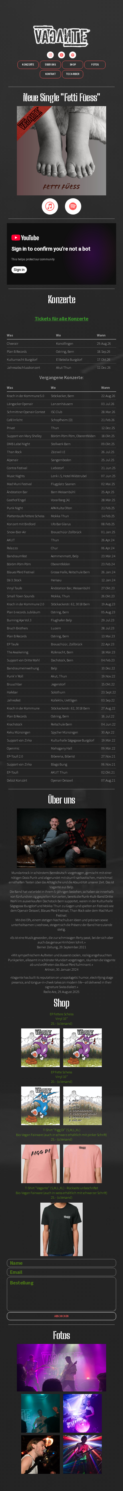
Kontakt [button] (50, 74)
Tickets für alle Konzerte (61, 318)
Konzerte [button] (28, 64)
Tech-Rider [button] (72, 74)
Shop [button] (73, 64)
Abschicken (61, 1316)
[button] (50, 54)
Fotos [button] (95, 64)
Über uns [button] (50, 64)
